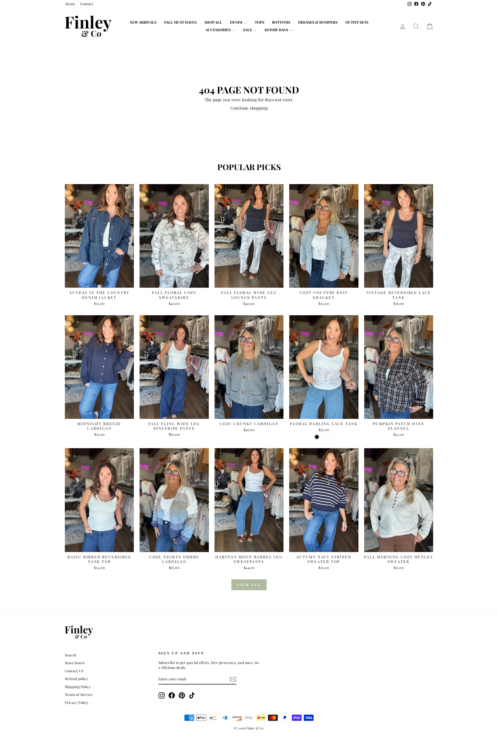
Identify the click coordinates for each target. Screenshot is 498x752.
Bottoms (281, 22)
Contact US (74, 670)
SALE (248, 29)
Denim (236, 22)
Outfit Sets (356, 22)
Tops (259, 22)
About (70, 3)
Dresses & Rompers (317, 22)
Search (70, 655)
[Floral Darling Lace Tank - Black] (316, 436)
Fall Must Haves (180, 22)
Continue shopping (249, 108)
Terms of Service (79, 694)
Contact (86, 3)
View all (249, 584)
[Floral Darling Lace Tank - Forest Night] (323, 436)
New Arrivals (143, 22)
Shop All (213, 22)
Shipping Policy (78, 686)
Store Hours (75, 662)
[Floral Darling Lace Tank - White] (330, 436)
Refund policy (76, 678)
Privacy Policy (77, 702)
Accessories (218, 29)
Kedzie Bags (277, 29)
